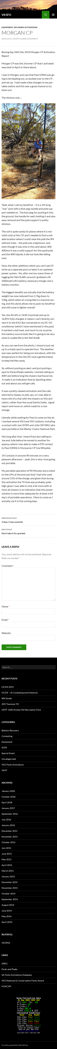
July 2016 (6, 819)
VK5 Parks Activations (25, 27)
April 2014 (7, 922)
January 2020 (8, 791)
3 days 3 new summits (12, 520)
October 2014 (8, 893)
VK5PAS (6, 942)
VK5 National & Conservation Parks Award (23, 980)
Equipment (7, 27)
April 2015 (7, 865)
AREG (4, 963)
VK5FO (6, 14)
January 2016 (8, 825)
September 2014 (10, 899)
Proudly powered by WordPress (15, 1045)
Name (6, 606)
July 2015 (6, 848)
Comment (8, 565)
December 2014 (9, 882)
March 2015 (8, 870)
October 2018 (8, 796)
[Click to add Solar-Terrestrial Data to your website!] (28, 1015)
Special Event (8, 753)
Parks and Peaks (9, 969)
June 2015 (7, 853)
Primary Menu (53, 15)
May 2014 (6, 916)
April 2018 (7, 802)
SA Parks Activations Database (17, 975)
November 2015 (10, 836)
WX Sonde (7, 698)
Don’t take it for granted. (13, 531)
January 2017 (8, 808)
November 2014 (10, 888)
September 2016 (10, 813)
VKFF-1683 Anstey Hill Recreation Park (21, 709)
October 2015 (8, 842)
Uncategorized (9, 759)
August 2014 (8, 905)
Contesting (7, 736)
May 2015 (6, 859)
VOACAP (6, 986)
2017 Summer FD (10, 704)
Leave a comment (29, 38)
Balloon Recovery (10, 730)
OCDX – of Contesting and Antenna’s (20, 692)
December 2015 (9, 831)
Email (5, 619)
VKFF (4, 770)
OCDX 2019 (8, 687)
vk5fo (16, 38)
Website (6, 632)
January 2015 (8, 876)
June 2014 (7, 910)
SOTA (4, 747)
